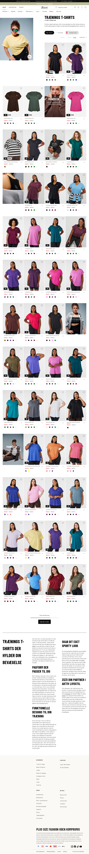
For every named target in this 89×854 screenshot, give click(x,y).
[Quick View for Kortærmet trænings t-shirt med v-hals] (84, 292)
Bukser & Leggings (41, 773)
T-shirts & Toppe (40, 764)
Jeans (37, 782)
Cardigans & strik (40, 776)
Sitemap (65, 851)
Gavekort (38, 809)
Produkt (70, 37)
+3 (57, 80)
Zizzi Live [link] (58, 11)
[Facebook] (75, 846)
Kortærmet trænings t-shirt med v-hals (73, 292)
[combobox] (63, 7)
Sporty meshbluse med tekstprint (51, 161)
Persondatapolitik (40, 851)
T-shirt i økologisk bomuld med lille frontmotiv (32, 466)
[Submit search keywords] (56, 7)
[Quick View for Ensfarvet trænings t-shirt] (84, 75)
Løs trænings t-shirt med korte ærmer (52, 466)
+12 (57, 210)
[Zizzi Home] (44, 7)
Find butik (38, 803)
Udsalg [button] (51, 11)
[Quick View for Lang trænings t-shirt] (63, 75)
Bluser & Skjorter (40, 767)
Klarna (38, 812)
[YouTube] (81, 846)
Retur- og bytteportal (41, 800)
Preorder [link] (45, 11)
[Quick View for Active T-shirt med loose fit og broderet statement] (84, 423)
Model (74, 37)
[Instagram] (72, 846)
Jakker (38, 770)
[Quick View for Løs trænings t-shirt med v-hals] (63, 206)
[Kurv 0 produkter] (85, 7)
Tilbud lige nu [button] (29, 11)
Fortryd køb (39, 818)
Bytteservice (39, 797)
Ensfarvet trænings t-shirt (71, 75)
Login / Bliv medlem (65, 764)
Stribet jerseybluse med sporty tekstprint (11, 161)
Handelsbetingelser (50, 851)
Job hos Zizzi (63, 800)
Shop (4, 7)
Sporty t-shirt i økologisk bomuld (30, 509)
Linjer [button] (37, 11)
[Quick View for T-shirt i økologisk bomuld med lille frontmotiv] (42, 467)
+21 (78, 80)
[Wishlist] (62, 45)
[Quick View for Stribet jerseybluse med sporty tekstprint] (21, 162)
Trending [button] (20, 11)
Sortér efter (82, 37)
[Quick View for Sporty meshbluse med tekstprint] (63, 162)
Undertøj (38, 785)
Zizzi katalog (63, 806)
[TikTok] (78, 846)
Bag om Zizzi (63, 795)
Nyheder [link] (13, 11)
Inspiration (12, 7)
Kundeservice (39, 794)
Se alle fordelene (64, 767)
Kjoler (37, 779)
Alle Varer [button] (5, 11)
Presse (62, 798)
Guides (21, 7)
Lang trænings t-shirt (49, 75)
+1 (78, 297)
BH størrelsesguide (41, 806)
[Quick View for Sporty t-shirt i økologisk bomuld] (42, 510)
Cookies (59, 851)
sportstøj (67, 694)
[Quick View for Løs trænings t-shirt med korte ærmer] (63, 467)
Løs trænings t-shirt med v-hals (51, 205)
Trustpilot (62, 803)
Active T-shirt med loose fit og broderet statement (73, 423)
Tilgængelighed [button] (40, 815)
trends (63, 695)
